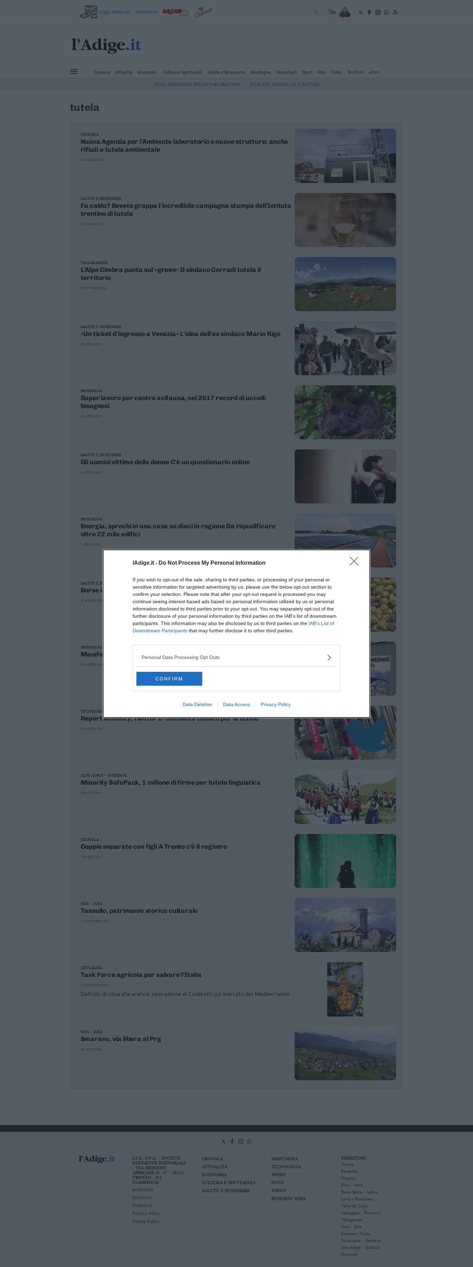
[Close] (356, 563)
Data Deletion (197, 704)
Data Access (236, 704)
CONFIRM (169, 678)
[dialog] (236, 634)
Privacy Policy (276, 704)
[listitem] (236, 657)
